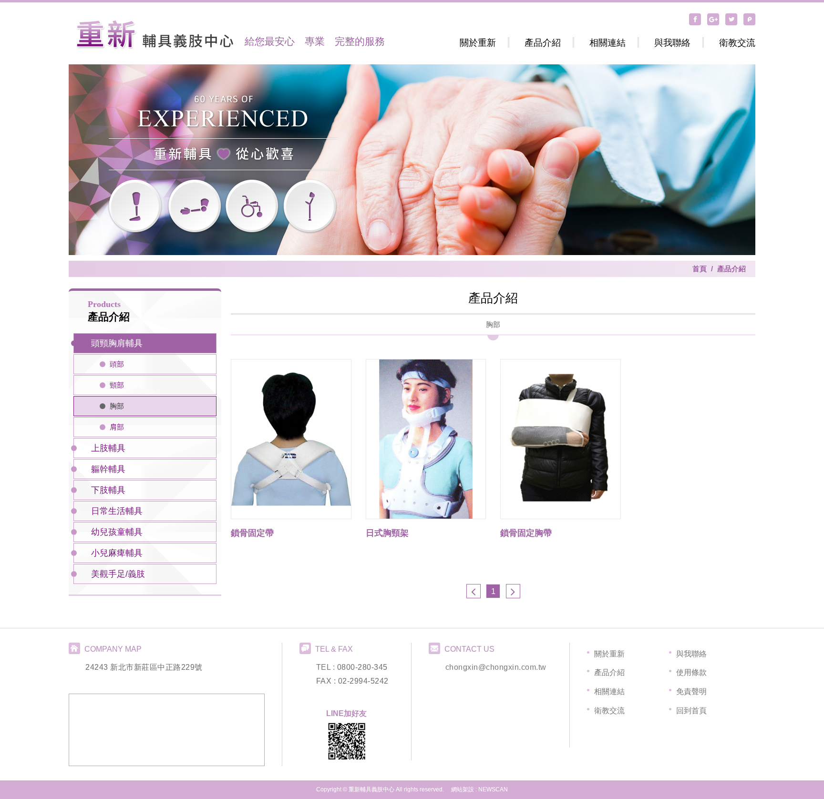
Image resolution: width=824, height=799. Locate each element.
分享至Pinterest (749, 19)
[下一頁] (513, 591)
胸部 (117, 406)
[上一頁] (473, 591)
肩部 (117, 427)
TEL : (326, 667)
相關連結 (607, 43)
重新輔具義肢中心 (154, 34)
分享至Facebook (695, 19)
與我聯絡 (672, 43)
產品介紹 (543, 43)
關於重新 (478, 43)
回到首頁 (691, 711)
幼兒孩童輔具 (117, 532)
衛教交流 (737, 43)
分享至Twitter (731, 19)
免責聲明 (691, 691)
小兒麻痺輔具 (117, 553)
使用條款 (691, 672)
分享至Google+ (713, 19)
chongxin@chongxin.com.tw (495, 667)
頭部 (117, 364)
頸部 (117, 385)
